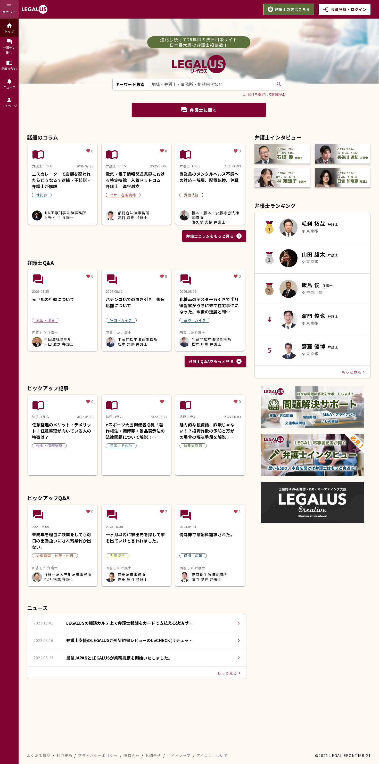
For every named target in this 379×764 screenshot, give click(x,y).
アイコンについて (212, 755)
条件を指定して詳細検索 (264, 94)
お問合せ (153, 755)
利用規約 (64, 755)
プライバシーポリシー (98, 755)
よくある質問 (39, 755)
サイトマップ (179, 755)
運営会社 (131, 755)
